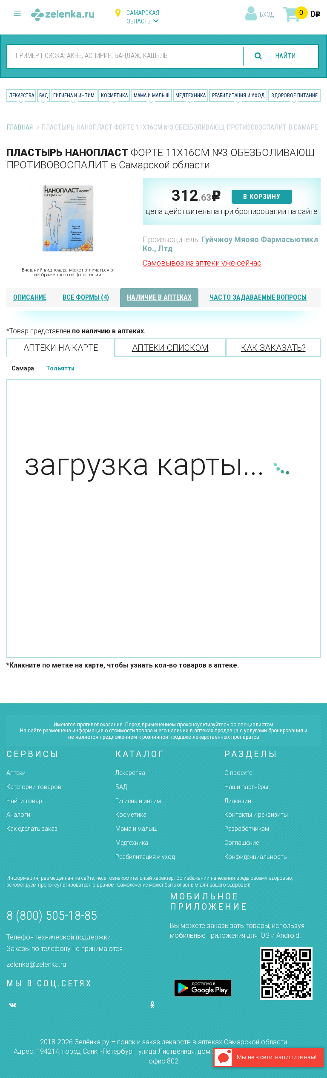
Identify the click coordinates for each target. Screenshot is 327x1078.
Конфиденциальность (255, 856)
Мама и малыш (151, 95)
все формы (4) (86, 297)
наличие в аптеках (159, 297)
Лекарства (21, 95)
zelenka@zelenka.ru (36, 964)
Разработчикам (246, 828)
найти (285, 56)
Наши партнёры (246, 786)
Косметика (114, 95)
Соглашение (241, 842)
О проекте (238, 772)
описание (29, 297)
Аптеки (16, 772)
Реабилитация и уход (238, 95)
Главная (19, 127)
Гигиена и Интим (74, 95)
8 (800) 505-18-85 (51, 915)
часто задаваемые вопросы (258, 297)
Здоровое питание (294, 95)
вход (267, 14)
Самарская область (142, 17)
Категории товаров (33, 786)
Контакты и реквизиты (256, 814)
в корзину (262, 197)
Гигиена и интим (138, 801)
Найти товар (24, 801)
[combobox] (122, 56)
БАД (43, 95)
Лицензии (237, 801)
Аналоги (18, 814)
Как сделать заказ (31, 828)
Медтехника (190, 95)
